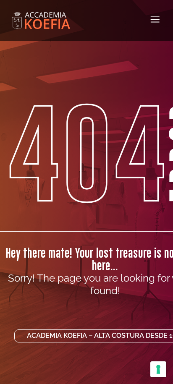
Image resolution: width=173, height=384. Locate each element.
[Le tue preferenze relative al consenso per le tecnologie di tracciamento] (158, 369)
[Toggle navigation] (155, 19)
